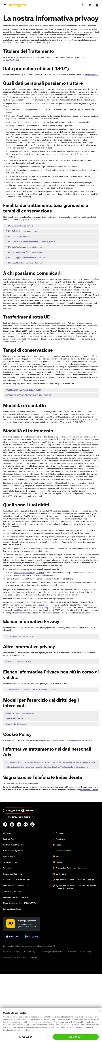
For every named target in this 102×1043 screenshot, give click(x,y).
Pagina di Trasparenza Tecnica (15, 897)
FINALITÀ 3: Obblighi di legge (17, 236)
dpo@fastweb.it (91, 75)
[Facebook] (5, 824)
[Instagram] (12, 824)
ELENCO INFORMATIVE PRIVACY (19, 636)
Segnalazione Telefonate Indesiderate (71, 868)
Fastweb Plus (8, 839)
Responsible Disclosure (12, 874)
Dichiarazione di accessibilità (80, 952)
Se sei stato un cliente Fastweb (18, 719)
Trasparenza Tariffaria (12, 891)
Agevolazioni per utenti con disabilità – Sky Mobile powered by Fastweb (76, 886)
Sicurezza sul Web (10, 862)
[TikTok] (32, 824)
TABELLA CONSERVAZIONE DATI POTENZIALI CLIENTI (28, 395)
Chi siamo (7, 833)
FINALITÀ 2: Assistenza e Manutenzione (22, 231)
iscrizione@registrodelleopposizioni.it (29, 573)
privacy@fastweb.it (11, 60)
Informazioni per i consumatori (15, 885)
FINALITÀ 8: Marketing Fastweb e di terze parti (24, 263)
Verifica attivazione (63, 851)
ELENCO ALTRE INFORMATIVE (18, 662)
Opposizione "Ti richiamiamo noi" (16, 880)
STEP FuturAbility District (13, 851)
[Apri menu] (4, 5)
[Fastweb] (17, 5)
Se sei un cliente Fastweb (16, 724)
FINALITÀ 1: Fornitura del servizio (19, 226)
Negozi (58, 845)
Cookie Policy (29, 952)
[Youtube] (26, 824)
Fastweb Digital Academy (13, 845)
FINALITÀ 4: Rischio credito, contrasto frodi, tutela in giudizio (30, 242)
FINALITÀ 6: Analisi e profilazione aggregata (24, 252)
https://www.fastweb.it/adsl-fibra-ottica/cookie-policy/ (70, 740)
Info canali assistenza (12, 909)
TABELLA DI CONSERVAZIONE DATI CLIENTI (24, 390)
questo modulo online (89, 790)
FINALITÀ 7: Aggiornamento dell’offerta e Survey (25, 257)
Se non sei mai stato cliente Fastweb (20, 713)
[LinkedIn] (19, 824)
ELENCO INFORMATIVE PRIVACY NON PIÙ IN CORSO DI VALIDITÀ (33, 690)
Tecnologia (7, 868)
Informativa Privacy (11, 952)
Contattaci (60, 833)
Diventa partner (9, 856)
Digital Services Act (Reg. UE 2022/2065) (19, 903)
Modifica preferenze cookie (52, 952)
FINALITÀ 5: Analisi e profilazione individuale (24, 247)
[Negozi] (83, 5)
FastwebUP (60, 862)
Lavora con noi (62, 874)
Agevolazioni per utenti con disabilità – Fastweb (75, 880)
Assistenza (60, 839)
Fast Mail (59, 856)
